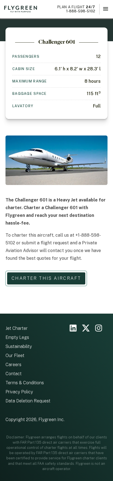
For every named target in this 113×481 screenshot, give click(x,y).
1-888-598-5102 (76, 9)
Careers (13, 364)
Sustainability (18, 346)
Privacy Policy (19, 391)
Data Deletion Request (27, 400)
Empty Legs (17, 337)
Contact (13, 373)
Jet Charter (16, 328)
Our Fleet (14, 355)
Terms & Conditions (24, 382)
